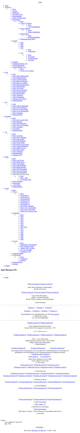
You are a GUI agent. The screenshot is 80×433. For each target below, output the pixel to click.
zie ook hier (55, 314)
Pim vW (43, 430)
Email (6, 277)
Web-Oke (35, 430)
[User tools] (1, 274)
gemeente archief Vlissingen (40, 354)
